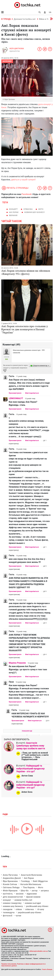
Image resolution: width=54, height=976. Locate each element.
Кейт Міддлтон (40, 881)
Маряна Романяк (17, 663)
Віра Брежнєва (10, 881)
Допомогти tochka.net (25, 19)
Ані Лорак (13, 212)
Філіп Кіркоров (10, 890)
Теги (5, 867)
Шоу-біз (24, 890)
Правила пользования (8, 964)
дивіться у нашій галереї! (23, 179)
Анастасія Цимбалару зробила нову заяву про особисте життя (30, 745)
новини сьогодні (33, 903)
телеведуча (9, 912)
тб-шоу (40, 909)
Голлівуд (25, 881)
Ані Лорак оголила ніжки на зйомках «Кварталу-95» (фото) (25, 272)
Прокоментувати (15, 393)
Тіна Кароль (29, 887)
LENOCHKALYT (16, 398)
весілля (19, 893)
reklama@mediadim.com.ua (38, 951)
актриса (45, 890)
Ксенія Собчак (10, 884)
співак (19, 909)
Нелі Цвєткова (16, 48)
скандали (7, 909)
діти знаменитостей (13, 897)
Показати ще (27, 731)
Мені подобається (32, 393)
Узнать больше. (47, 969)
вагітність (8, 893)
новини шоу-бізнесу (34, 212)
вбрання (13, 215)
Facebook (27, 194)
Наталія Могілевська (30, 884)
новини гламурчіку (12, 903)
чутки (18, 915)
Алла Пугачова (10, 875)
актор (34, 890)
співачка (28, 209)
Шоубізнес (7, 61)
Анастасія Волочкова (31, 875)
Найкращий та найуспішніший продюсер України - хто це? (30, 768)
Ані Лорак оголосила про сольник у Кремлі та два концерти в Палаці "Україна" (24, 329)
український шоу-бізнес (29, 912)
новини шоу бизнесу (13, 906)
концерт (13, 209)
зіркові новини (33, 897)
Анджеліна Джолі (12, 878)
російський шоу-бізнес (37, 906)
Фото (40, 887)
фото (40, 209)
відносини (32, 893)
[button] (44, 12)
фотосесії (7, 915)
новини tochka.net (23, 900)
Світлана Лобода (11, 887)
